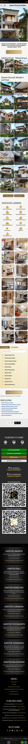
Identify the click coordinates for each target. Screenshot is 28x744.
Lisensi (19, 396)
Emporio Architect (8, 738)
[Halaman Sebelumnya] (8, 742)
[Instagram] (10, 730)
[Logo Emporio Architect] (4, 1)
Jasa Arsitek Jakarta (6, 415)
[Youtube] (12, 730)
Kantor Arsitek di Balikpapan (14, 669)
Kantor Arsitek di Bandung (14, 596)
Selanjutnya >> (19, 196)
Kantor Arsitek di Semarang (14, 651)
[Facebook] (7, 730)
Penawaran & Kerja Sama (14, 460)
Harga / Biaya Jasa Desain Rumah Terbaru (12, 413)
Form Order (14, 457)
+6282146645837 (14, 470)
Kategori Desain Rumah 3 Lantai (10, 406)
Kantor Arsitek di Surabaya (14, 613)
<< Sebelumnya (8, 196)
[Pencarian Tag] (5, 5)
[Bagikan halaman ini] (18, 742)
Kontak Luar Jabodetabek (14, 453)
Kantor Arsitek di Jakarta (14, 558)
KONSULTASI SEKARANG (14, 392)
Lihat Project (14, 52)
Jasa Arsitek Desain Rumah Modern (10, 411)
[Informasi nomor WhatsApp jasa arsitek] (22, 742)
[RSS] (22, 730)
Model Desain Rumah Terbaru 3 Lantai (11, 404)
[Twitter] (19, 731)
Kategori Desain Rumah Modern (9, 408)
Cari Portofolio (5, 347)
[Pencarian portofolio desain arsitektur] (12, 742)
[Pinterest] (17, 730)
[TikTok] (15, 730)
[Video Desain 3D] (15, 742)
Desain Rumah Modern (7, 410)
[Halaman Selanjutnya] (25, 742)
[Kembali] (2, 5)
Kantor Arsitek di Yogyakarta (14, 632)
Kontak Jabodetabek (14, 450)
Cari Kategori (14, 347)
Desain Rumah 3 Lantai (7, 402)
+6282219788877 (14, 476)
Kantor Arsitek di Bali (14, 577)
